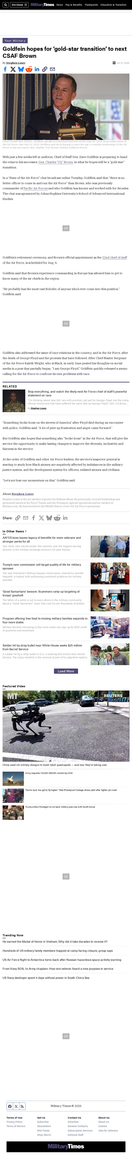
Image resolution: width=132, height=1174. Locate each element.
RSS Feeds (43, 1130)
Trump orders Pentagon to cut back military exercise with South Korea (60, 806)
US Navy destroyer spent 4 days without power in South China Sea (46, 978)
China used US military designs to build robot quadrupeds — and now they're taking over (55, 764)
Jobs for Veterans (108, 1130)
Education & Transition (113, 4)
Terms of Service (16, 1126)
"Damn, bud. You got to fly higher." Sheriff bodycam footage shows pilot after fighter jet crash (71, 790)
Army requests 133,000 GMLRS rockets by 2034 (49, 773)
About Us (103, 1121)
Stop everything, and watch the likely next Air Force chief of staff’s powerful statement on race (77, 393)
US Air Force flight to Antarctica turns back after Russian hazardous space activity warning (62, 960)
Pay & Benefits (73, 4)
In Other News (13, 531)
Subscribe (43, 1121)
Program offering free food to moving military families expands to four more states (45, 620)
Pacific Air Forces (36, 188)
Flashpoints (91, 4)
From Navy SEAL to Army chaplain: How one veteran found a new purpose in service (58, 968)
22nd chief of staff (114, 257)
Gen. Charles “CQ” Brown (55, 162)
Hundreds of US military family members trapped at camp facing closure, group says (58, 950)
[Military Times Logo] (42, 5)
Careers (102, 1126)
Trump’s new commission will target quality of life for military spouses (42, 566)
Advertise (73, 1121)
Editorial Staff (75, 1134)
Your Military (15, 40)
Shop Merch (44, 1134)
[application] (66, 726)
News (59, 4)
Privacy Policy (14, 1121)
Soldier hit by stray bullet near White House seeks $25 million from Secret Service (42, 647)
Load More (66, 671)
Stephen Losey (15, 62)
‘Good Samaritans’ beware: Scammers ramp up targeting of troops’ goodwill (41, 593)
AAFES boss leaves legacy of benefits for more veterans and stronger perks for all (42, 539)
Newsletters (44, 1126)
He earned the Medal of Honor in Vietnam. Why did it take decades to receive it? (55, 941)
